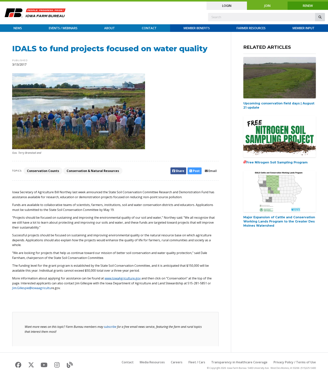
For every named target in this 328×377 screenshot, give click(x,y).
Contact (149, 28)
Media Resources (152, 362)
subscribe (110, 327)
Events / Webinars (63, 28)
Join (267, 6)
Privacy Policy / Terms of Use (295, 362)
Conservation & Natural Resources (93, 171)
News (17, 28)
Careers (176, 362)
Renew (308, 6)
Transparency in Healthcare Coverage (239, 362)
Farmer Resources (251, 28)
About (109, 28)
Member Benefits (197, 28)
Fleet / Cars (196, 362)
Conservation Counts (43, 171)
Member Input (304, 28)
